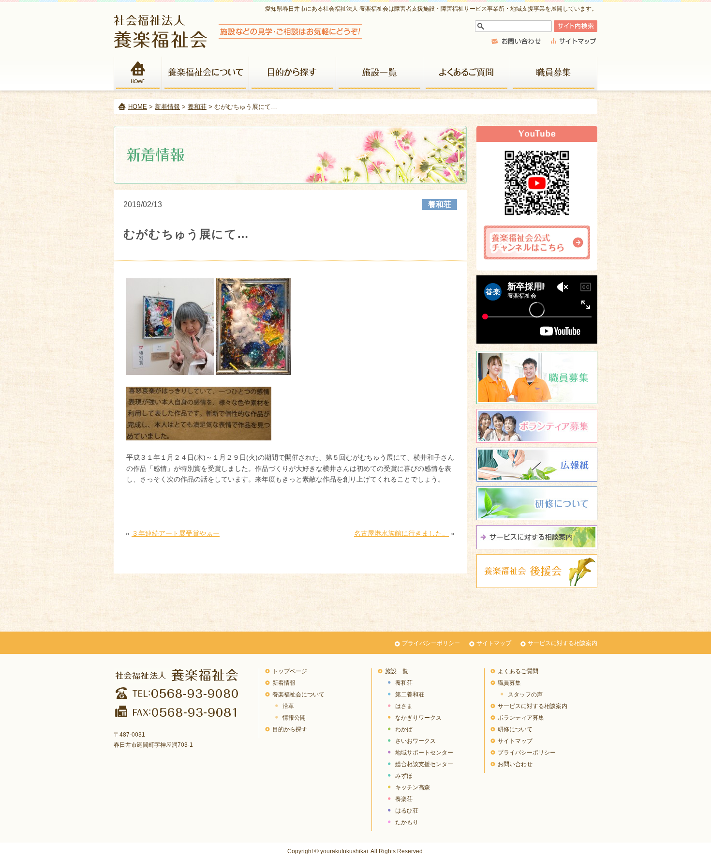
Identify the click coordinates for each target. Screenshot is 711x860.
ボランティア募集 (536, 426)
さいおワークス (415, 741)
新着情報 (167, 106)
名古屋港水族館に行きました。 (401, 533)
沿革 (288, 706)
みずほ (404, 775)
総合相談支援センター (424, 764)
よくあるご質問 (466, 74)
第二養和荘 (409, 694)
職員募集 (553, 74)
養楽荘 (404, 799)
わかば (404, 729)
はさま (404, 706)
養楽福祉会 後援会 (536, 571)
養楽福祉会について (205, 74)
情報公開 (294, 717)
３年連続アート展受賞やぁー (176, 533)
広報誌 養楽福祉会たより (536, 465)
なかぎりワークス (418, 717)
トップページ (289, 671)
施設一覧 (379, 74)
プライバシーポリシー (431, 643)
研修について (536, 503)
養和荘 (197, 106)
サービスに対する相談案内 (562, 643)
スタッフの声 (525, 694)
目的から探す (292, 74)
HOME (138, 74)
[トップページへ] (238, 45)
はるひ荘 (406, 810)
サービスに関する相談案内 (536, 537)
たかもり (406, 822)
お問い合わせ (515, 764)
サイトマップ (493, 643)
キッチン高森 (412, 787)
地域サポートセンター (424, 752)
